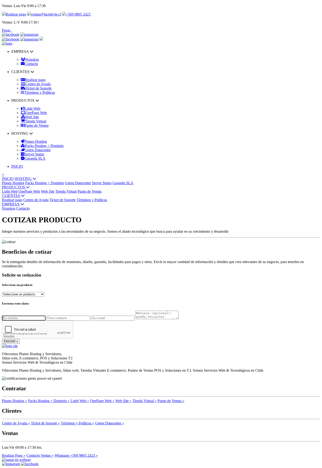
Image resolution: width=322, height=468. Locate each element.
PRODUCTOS (14, 187)
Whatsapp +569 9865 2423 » (76, 455)
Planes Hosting (36, 141)
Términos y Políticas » (77, 423)
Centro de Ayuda (38, 84)
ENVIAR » (11, 341)
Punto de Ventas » (170, 401)
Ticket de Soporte (38, 88)
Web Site (32, 117)
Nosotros (32, 59)
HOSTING (24, 179)
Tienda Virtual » (144, 401)
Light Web (32, 108)
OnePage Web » (102, 401)
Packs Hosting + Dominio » (49, 401)
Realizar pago (16, 14)
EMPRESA (11, 204)
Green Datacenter (38, 150)
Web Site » (123, 401)
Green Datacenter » (109, 423)
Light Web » (79, 401)
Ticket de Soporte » (45, 423)
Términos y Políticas (40, 92)
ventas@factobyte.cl (46, 14)
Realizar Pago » (13, 455)
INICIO (17, 166)
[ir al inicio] (7, 43)
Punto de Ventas (37, 125)
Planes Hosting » (14, 401)
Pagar (7, 30)
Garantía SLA (35, 158)
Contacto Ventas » (40, 455)
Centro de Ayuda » (16, 423)
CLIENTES (11, 196)
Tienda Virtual (35, 121)
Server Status (34, 154)
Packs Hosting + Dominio (44, 146)
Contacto (31, 64)
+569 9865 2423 (78, 14)
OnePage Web (36, 113)
